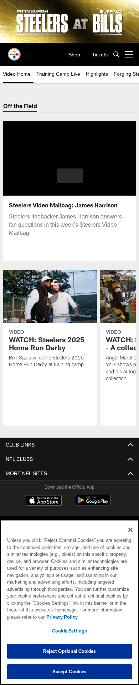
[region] (69, 602)
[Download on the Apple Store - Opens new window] (44, 501)
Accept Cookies (69, 671)
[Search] (116, 54)
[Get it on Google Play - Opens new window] (93, 504)
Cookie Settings (69, 631)
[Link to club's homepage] (14, 51)
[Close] (130, 530)
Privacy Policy (60, 617)
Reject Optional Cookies (69, 651)
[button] (69, 175)
